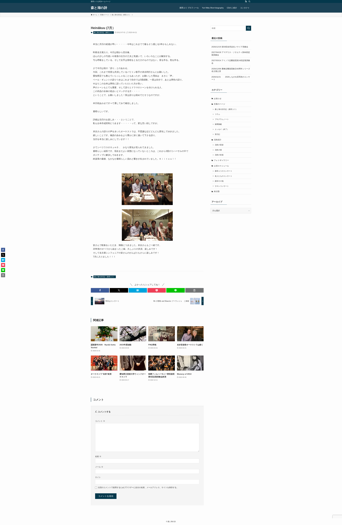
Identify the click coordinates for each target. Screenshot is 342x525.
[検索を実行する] (248, 28)
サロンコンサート (222, 186)
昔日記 (217, 134)
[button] (100, 290)
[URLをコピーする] (194, 290)
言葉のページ (219, 104)
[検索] (249, 1)
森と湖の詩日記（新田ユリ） (103, 32)
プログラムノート (222, 119)
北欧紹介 (217, 140)
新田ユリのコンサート (223, 171)
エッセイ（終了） (222, 129)
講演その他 (219, 181)
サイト (98, 477)
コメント (100, 421)
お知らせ (217, 98)
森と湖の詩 (99, 7)
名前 (98, 456)
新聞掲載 (218, 124)
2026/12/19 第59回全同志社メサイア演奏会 (229, 47)
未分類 (216, 191)
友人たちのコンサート (223, 176)
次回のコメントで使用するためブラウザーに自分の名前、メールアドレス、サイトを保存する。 (138, 487)
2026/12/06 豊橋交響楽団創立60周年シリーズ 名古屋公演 (231, 70)
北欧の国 (218, 150)
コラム (217, 114)
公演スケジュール (221, 166)
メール (99, 467)
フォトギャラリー (221, 160)
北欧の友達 (219, 155)
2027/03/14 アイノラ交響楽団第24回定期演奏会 (230, 61)
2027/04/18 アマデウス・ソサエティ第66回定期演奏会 (230, 53)
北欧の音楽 (219, 145)
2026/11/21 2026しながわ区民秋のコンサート (230, 78)
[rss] (246, 1)
